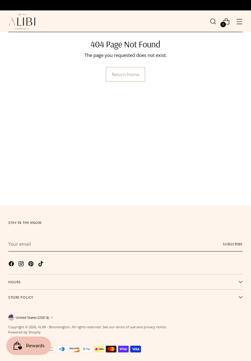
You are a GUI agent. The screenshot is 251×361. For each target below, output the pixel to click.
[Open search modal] (213, 21)
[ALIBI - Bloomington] (22, 21)
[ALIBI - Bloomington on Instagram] (21, 264)
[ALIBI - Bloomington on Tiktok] (41, 264)
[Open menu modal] (239, 21)
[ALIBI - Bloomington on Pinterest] (31, 264)
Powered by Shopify (24, 332)
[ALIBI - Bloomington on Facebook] (12, 264)
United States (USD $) (32, 317)
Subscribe (233, 244)
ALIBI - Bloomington (54, 327)
